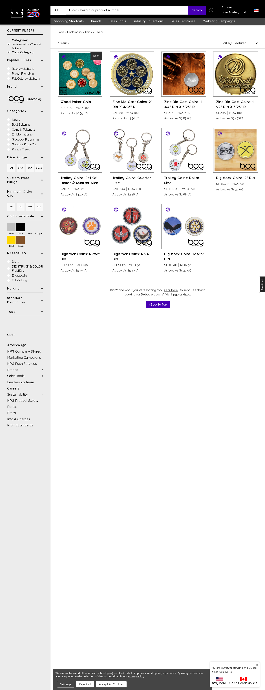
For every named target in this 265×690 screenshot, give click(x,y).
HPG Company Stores (24, 351)
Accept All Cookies (111, 684)
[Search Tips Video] (211, 10)
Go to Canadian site (243, 683)
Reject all (85, 684)
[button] (58, 10)
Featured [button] (234, 43)
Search (197, 10)
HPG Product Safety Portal (22, 404)
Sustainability (17, 394)
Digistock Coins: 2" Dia (235, 178)
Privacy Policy (136, 676)
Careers (13, 388)
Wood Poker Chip (76, 102)
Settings (65, 684)
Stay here (219, 683)
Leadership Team (20, 382)
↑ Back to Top (158, 304)
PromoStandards (20, 425)
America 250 (16, 345)
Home (61, 32)
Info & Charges (18, 419)
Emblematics (74, 32)
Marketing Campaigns (24, 357)
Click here (171, 290)
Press (11, 413)
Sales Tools (16, 376)
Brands (12, 370)
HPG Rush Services (22, 364)
